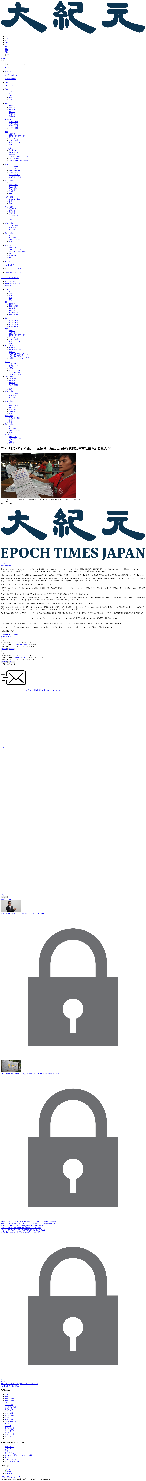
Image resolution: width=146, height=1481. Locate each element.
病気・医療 (9, 197)
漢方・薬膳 (13, 189)
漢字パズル (13, 256)
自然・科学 (9, 233)
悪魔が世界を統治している (18, 156)
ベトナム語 (9, 1405)
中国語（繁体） (10, 1400)
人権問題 (12, 114)
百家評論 (12, 154)
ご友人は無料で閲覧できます (36, 690)
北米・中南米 (13, 140)
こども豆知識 (13, 225)
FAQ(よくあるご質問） (13, 1461)
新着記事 (8, 71)
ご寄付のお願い (10, 79)
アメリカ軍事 (13, 128)
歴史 (10, 217)
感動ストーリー (14, 170)
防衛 (6, 44)
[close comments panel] (1, 638)
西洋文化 (12, 213)
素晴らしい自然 (14, 239)
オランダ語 (9, 1419)
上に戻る (4, 1382)
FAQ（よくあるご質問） (13, 268)
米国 (6, 49)
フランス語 (9, 1409)
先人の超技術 (13, 215)
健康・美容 (9, 180)
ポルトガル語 (9, 1415)
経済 (6, 40)
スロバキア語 (9, 1434)
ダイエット (13, 183)
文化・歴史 (9, 207)
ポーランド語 (9, 1424)
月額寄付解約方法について (14, 272)
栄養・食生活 (13, 185)
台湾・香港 (13, 333)
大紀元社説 (13, 150)
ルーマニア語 (9, 1430)
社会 (6, 42)
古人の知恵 (13, 229)
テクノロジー (13, 235)
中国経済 (12, 110)
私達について (9, 1447)
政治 (6, 38)
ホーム (7, 68)
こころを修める (14, 175)
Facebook (55, 690)
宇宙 (10, 241)
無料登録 (4, 649)
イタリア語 (9, 1417)
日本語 (7, 1394)
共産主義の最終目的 (16, 158)
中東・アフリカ (14, 142)
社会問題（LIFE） (15, 177)
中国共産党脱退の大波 (13, 283)
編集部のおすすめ (11, 75)
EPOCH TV (9, 36)
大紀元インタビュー (16, 152)
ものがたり (13, 209)
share (2, 566)
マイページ (9, 261)
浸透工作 (12, 116)
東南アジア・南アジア (17, 136)
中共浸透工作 (13, 312)
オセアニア (13, 144)
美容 (10, 193)
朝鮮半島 (12, 134)
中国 (6, 47)
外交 (10, 97)
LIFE (6, 53)
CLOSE (3, 276)
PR (10, 258)
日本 (6, 89)
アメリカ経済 (13, 126)
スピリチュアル (14, 173)
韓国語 (7, 1403)
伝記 (10, 219)
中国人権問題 (13, 314)
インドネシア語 (10, 1407)
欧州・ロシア (13, 138)
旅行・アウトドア (15, 249)
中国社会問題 (13, 306)
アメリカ (8, 120)
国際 (6, 51)
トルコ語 (8, 1436)
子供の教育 (13, 227)
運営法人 (8, 1451)
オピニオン (9, 148)
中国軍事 (12, 112)
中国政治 (12, 105)
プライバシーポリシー (13, 1459)
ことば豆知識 (13, 393)
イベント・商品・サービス (18, 251)
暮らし (7, 164)
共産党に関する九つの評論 (18, 161)
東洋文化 (12, 211)
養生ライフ (13, 187)
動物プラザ (13, 247)
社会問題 (12, 107)
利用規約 (8, 1457)
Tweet (61, 690)
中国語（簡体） (10, 1398)
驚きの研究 (13, 237)
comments (7, 566)
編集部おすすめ (10, 281)
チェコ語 (8, 1432)
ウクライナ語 (9, 1428)
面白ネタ (12, 253)
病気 (10, 201)
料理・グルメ (13, 166)
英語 (6, 1396)
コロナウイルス (14, 199)
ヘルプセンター (10, 265)
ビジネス (8, 1449)
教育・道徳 (9, 223)
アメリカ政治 (13, 122)
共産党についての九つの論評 (19, 358)
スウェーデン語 (10, 1421)
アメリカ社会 (13, 124)
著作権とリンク (10, 1453)
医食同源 (12, 191)
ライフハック (13, 168)
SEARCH (4, 58)
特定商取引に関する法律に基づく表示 (18, 1455)
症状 (10, 203)
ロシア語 (8, 1426)
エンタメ (8, 245)
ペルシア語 (9, 1438)
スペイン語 (9, 1413)
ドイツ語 (8, 1411)
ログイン (11, 649)
